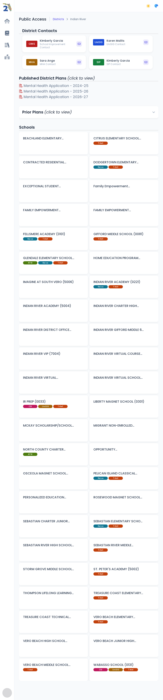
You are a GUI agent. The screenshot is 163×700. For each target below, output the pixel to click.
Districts (58, 19)
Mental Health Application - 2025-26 (55, 91)
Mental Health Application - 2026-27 (55, 96)
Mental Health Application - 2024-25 (55, 85)
